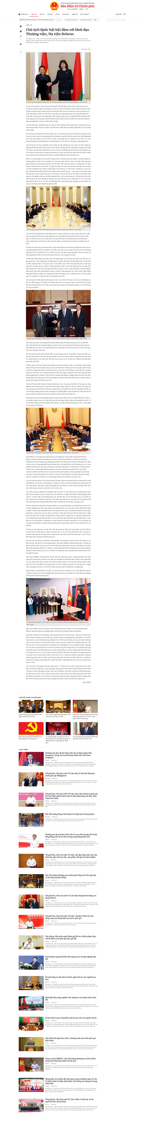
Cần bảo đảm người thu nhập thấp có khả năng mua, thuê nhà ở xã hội (58, 715)
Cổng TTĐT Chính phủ (71, 19)
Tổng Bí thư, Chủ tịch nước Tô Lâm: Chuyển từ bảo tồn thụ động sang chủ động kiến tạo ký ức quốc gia (69, 917)
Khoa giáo (65, 14)
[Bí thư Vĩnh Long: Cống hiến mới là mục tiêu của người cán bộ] (31, 1024)
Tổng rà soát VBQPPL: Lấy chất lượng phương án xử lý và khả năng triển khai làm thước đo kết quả (70, 1060)
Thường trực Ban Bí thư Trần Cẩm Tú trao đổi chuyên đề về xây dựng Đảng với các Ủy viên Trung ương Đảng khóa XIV (71, 835)
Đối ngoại (47, 778)
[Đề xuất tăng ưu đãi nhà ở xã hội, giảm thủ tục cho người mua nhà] (31, 984)
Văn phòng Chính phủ (86, 19)
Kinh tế (42, 14)
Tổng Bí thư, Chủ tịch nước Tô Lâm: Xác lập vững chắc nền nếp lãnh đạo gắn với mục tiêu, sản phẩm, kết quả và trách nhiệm (71, 856)
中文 (87, 9)
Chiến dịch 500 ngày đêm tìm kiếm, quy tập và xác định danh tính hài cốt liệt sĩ (38, 19)
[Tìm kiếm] (124, 14)
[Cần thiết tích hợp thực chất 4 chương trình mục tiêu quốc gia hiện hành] (31, 1045)
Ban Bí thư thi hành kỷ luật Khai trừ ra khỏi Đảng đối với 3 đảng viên (30, 738)
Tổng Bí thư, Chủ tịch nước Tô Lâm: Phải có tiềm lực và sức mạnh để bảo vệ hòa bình (69, 1100)
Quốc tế (74, 14)
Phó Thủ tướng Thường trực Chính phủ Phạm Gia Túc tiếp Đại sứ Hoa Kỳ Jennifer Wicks (70, 876)
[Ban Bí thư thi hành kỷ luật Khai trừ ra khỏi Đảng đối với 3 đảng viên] (31, 728)
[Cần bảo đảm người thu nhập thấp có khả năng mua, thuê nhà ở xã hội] (58, 706)
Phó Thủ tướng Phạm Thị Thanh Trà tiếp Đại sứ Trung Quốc (69, 814)
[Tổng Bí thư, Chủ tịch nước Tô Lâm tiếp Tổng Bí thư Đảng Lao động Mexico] (31, 902)
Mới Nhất (119, 14)
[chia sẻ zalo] (21, 31)
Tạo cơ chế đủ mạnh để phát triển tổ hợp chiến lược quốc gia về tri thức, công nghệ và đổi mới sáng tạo (85, 716)
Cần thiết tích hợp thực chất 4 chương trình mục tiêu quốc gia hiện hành (70, 1039)
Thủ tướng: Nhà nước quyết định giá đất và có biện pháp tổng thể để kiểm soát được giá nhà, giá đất (70, 937)
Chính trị (34, 14)
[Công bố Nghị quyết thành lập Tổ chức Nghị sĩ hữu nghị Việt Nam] (31, 706)
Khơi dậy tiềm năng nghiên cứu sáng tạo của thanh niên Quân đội (70, 998)
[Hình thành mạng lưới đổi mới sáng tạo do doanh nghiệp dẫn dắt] (31, 963)
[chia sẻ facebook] (21, 26)
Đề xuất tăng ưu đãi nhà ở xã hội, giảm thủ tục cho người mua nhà (70, 978)
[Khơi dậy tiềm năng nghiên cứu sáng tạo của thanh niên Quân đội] (31, 1004)
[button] (58, 20)
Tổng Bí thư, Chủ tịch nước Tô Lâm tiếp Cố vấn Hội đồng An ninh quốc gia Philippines (70, 774)
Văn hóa (49, 14)
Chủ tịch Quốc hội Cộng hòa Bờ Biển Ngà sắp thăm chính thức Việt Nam (85, 738)
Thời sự (47, 859)
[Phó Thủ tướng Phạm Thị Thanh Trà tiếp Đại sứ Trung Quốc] (31, 821)
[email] (95, 20)
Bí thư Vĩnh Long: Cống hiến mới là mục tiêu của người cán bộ (70, 1018)
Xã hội (58, 14)
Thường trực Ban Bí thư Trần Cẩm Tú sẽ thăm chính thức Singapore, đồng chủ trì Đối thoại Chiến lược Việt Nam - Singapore (68, 755)
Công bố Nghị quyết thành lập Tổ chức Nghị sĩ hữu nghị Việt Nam (30, 715)
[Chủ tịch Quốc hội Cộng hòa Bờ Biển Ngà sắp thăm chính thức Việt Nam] (85, 728)
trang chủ (24, 14)
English (81, 9)
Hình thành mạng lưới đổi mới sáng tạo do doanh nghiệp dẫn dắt (70, 958)
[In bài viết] (21, 44)
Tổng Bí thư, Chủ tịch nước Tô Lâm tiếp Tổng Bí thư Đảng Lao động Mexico (70, 897)
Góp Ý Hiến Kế (84, 14)
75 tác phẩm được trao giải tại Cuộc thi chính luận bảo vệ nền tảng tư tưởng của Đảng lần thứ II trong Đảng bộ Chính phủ (58, 740)
